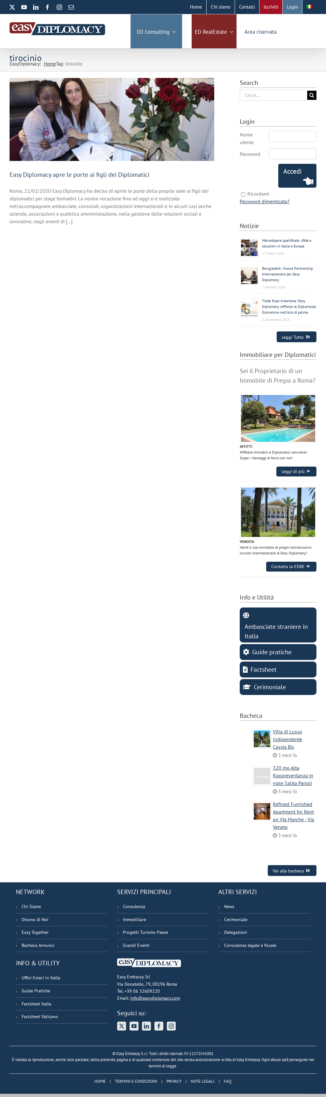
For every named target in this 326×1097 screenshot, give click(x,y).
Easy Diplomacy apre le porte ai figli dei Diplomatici (79, 174)
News (229, 906)
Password (250, 154)
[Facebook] (158, 1026)
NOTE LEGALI (203, 1081)
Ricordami (258, 194)
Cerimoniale (235, 919)
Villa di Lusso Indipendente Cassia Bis (287, 739)
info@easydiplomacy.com (155, 998)
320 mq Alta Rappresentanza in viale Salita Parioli (293, 775)
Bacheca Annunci (38, 945)
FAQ (227, 1081)
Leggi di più (293, 471)
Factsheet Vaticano (40, 1016)
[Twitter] (121, 1026)
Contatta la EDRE (288, 566)
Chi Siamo (31, 906)
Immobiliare (134, 919)
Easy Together (35, 932)
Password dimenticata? (264, 201)
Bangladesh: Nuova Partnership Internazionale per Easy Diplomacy (287, 274)
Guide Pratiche (36, 991)
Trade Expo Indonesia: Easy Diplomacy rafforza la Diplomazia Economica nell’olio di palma (289, 306)
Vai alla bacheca (288, 871)
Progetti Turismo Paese (145, 932)
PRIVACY (174, 1081)
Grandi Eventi (136, 945)
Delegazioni (235, 932)
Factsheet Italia (36, 1004)
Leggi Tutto (293, 337)
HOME (100, 1081)
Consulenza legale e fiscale (250, 945)
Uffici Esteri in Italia (41, 978)
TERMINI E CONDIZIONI (136, 1081)
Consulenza (134, 906)
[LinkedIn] (146, 1026)
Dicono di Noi (35, 919)
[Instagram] (171, 1026)
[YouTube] (134, 1026)
